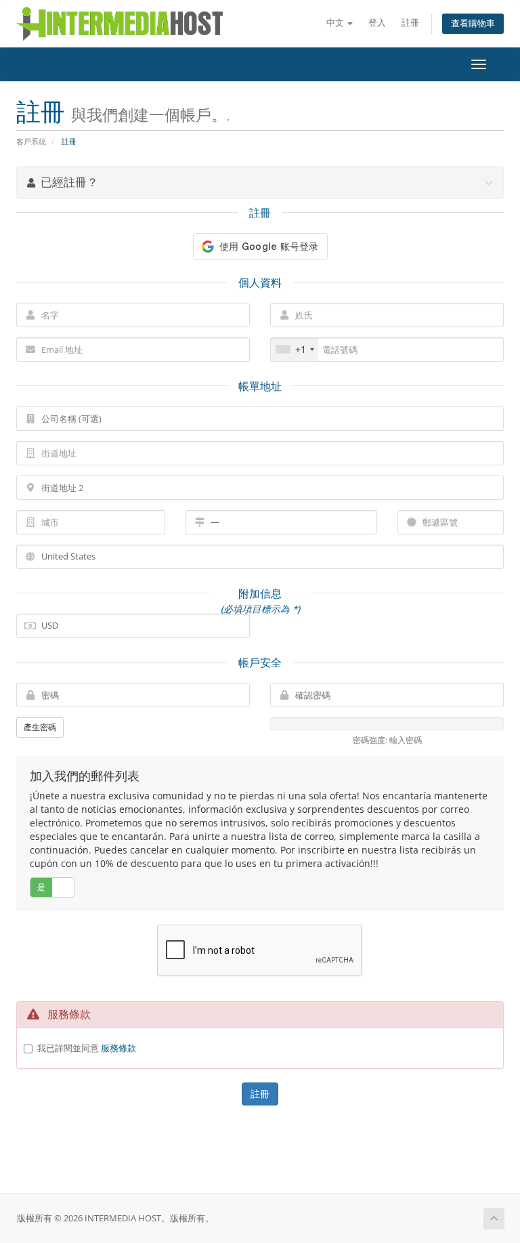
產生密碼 (40, 727)
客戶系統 (31, 141)
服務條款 (118, 1048)
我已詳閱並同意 (86, 1048)
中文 (336, 22)
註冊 (410, 22)
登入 (377, 22)
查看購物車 (473, 23)
